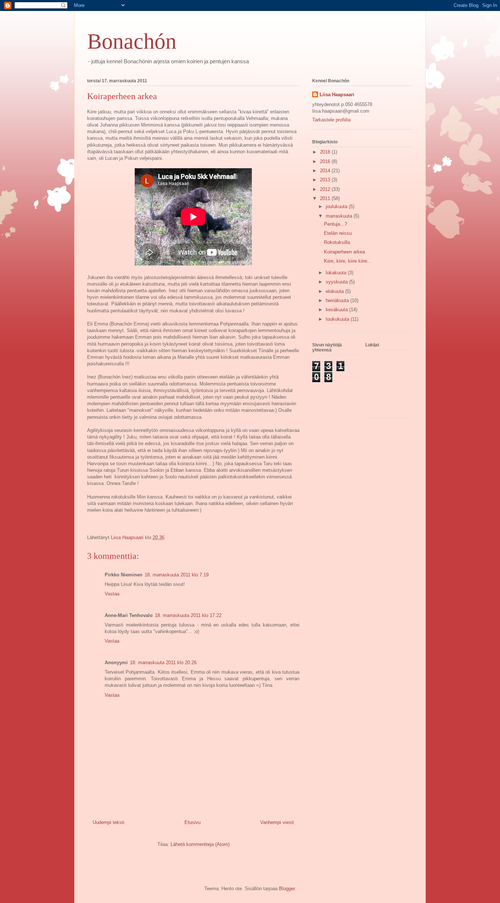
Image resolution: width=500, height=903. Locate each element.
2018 (326, 152)
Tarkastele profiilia (331, 120)
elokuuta (335, 291)
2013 (326, 180)
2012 (326, 189)
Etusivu (192, 822)
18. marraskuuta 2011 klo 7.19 (177, 574)
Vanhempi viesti (277, 822)
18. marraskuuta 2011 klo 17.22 (188, 615)
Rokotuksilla (337, 242)
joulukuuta (337, 206)
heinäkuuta (338, 300)
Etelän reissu (338, 233)
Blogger (287, 888)
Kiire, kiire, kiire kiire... (348, 261)
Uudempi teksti (108, 822)
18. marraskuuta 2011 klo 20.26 (163, 662)
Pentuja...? (335, 224)
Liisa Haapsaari (337, 94)
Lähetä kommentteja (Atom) (200, 844)
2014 (326, 170)
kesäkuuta (337, 309)
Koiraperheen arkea (344, 252)
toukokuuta (338, 319)
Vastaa (112, 594)
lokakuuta (337, 272)
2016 (326, 161)
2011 (326, 198)
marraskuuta (340, 216)
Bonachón (131, 41)
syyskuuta (337, 282)
